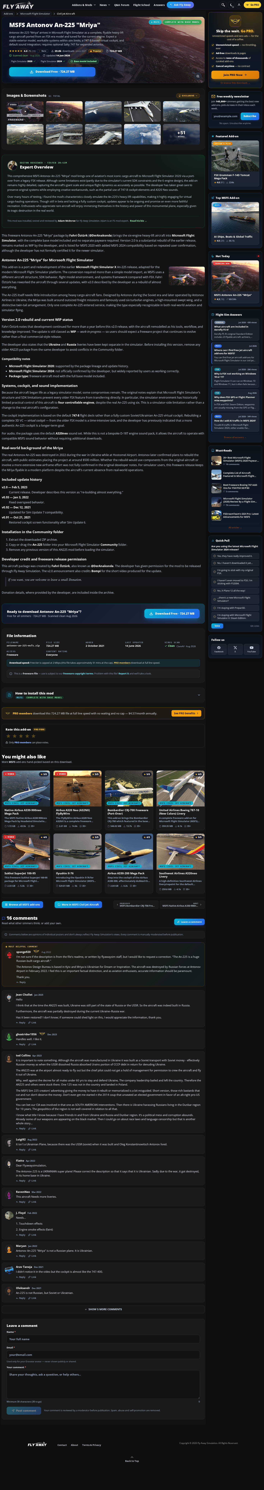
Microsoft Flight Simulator (35, 13)
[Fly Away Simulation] (18, 5)
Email (11, 1347)
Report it (124, 673)
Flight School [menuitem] (141, 5)
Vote (217, 625)
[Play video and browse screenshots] (198, 76)
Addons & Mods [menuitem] (82, 5)
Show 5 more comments (105, 1309)
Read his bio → (138, 220)
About (74, 1445)
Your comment (16, 1367)
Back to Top (132, 1461)
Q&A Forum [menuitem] (121, 5)
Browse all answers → (235, 437)
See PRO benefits (184, 713)
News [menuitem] (103, 5)
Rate (43, 51)
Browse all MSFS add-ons (24, 904)
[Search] (223, 5)
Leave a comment (191, 921)
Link (33, 1022)
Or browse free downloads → (235, 82)
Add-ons (8, 13)
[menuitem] (180, 5)
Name (11, 1332)
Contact (62, 1445)
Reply (23, 982)
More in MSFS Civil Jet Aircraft (80, 904)
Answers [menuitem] (159, 5)
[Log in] (239, 5)
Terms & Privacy (91, 1445)
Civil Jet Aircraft (66, 13)
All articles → (235, 527)
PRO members (122, 662)
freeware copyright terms (78, 673)
